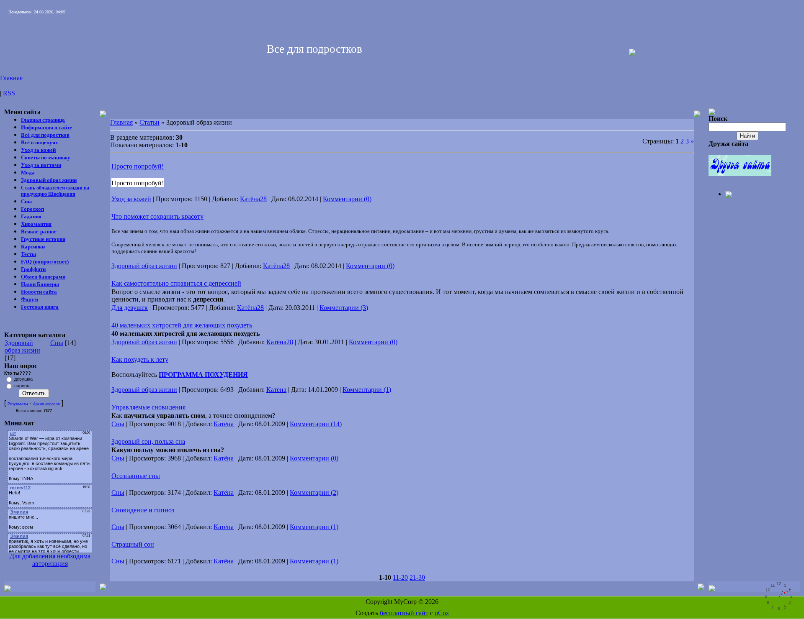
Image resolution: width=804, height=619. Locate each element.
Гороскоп (32, 209)
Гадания (31, 216)
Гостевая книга (40, 307)
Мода (28, 172)
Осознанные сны (135, 475)
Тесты (28, 254)
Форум (29, 299)
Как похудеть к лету (139, 359)
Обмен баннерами (43, 277)
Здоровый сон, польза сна (148, 441)
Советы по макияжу (45, 157)
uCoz (442, 612)
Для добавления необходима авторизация (50, 559)
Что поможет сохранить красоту (157, 216)
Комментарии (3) (344, 307)
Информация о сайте (46, 127)
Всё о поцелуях (39, 142)
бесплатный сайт (404, 612)
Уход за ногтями (41, 165)
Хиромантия (36, 224)
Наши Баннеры (40, 284)
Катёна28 (253, 198)
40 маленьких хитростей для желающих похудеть (181, 325)
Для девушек (129, 307)
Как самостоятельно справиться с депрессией (176, 283)
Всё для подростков (45, 135)
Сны (26, 201)
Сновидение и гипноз (142, 510)
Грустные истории (43, 239)
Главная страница (43, 120)
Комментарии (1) (367, 389)
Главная (11, 78)
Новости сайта (39, 292)
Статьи (149, 122)
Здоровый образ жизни (49, 180)
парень (21, 385)
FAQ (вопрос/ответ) (45, 261)
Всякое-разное (39, 231)
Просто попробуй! (137, 166)
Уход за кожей (38, 150)
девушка (23, 378)
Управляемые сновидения (148, 407)
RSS (9, 93)
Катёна (276, 389)
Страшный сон (132, 544)
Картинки (33, 246)
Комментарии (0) (347, 198)
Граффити (33, 269)
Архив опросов (46, 404)
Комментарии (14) (316, 423)
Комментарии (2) (314, 492)
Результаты (18, 404)
